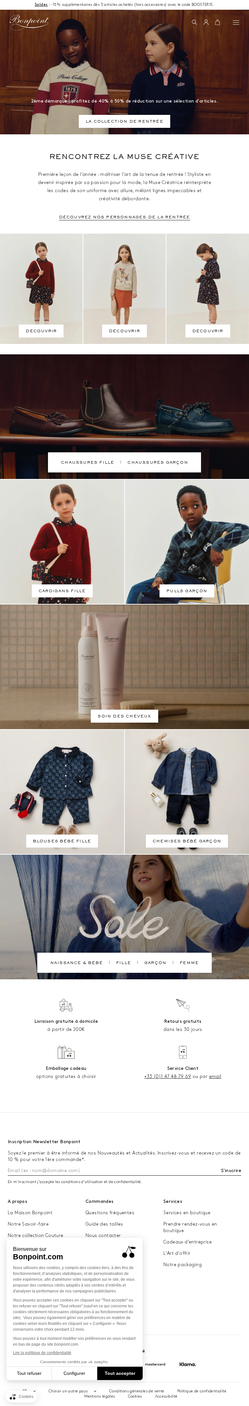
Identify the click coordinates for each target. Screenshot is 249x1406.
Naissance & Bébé (76, 963)
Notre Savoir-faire (28, 1224)
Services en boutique (186, 1213)
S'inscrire (231, 1170)
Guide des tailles (104, 1224)
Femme (189, 963)
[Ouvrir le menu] (236, 22)
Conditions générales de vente (136, 1391)
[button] (194, 22)
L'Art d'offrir (177, 1253)
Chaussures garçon (157, 463)
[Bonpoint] (29, 23)
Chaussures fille (87, 463)
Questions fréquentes (110, 1213)
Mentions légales (99, 1396)
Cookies (135, 1396)
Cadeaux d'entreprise (187, 1242)
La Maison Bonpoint (30, 1213)
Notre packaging (182, 1265)
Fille (123, 963)
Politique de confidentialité (201, 1391)
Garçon (155, 963)
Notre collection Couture (36, 1235)
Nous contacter (103, 1235)
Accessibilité (166, 1396)
